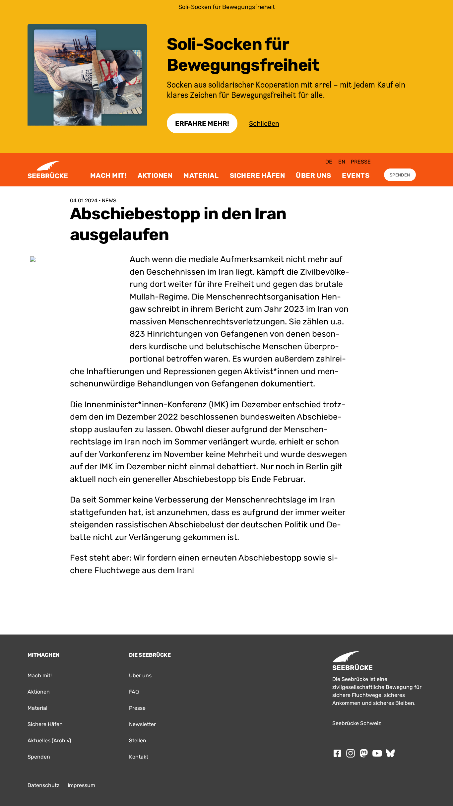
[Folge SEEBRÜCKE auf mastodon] (364, 753)
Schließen (264, 123)
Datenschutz (43, 785)
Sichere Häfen (257, 175)
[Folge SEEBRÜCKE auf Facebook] (337, 753)
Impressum (81, 785)
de (328, 162)
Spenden (400, 174)
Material (201, 175)
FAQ (134, 692)
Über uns (313, 175)
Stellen (137, 740)
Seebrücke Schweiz (356, 723)
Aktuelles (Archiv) (49, 740)
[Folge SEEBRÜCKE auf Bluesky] (390, 753)
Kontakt (138, 757)
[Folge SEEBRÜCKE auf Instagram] (351, 753)
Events (355, 175)
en (341, 162)
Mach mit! (108, 175)
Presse (361, 162)
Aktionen (155, 175)
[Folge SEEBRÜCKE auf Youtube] (377, 753)
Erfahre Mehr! (202, 123)
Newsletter (142, 724)
